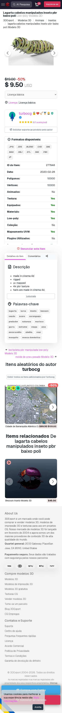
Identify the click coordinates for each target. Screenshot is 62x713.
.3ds (19, 146)
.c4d (39, 146)
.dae (48, 146)
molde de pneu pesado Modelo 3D (34, 356)
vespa (34, 327)
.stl (28, 152)
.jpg (11, 146)
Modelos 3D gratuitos (16, 589)
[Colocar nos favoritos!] (52, 419)
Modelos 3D (11, 579)
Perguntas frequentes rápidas (20, 636)
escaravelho (15, 332)
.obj (20, 152)
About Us (11, 513)
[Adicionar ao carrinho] (46, 419)
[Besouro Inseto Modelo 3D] (31, 478)
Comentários (34, 256)
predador (13, 321)
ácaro (22, 316)
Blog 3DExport (13, 609)
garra (12, 327)
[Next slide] (54, 53)
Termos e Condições (15, 656)
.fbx (45, 152)
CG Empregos (12, 614)
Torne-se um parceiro (16, 604)
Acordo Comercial (14, 646)
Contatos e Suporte (18, 621)
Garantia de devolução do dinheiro (23, 660)
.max (11, 152)
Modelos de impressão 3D (19, 584)
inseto (33, 311)
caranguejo (35, 316)
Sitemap (53, 683)
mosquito (13, 337)
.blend (29, 146)
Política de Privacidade (17, 651)
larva (23, 311)
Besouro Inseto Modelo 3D (18, 500)
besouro (44, 311)
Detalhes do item (15, 256)
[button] (53, 407)
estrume (23, 327)
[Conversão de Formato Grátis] (10, 157)
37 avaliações (40, 122)
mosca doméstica (31, 337)
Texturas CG (11, 594)
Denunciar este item (33, 248)
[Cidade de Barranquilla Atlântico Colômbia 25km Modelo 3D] (31, 404)
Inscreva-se (52, 4)
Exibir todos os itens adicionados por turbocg (31, 377)
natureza (26, 321)
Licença (9, 641)
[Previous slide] (8, 53)
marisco (39, 321)
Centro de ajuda (13, 631)
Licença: (13, 102)
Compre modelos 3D (19, 574)
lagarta (13, 311)
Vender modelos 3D (15, 599)
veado (12, 316)
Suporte (9, 626)
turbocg (25, 113)
